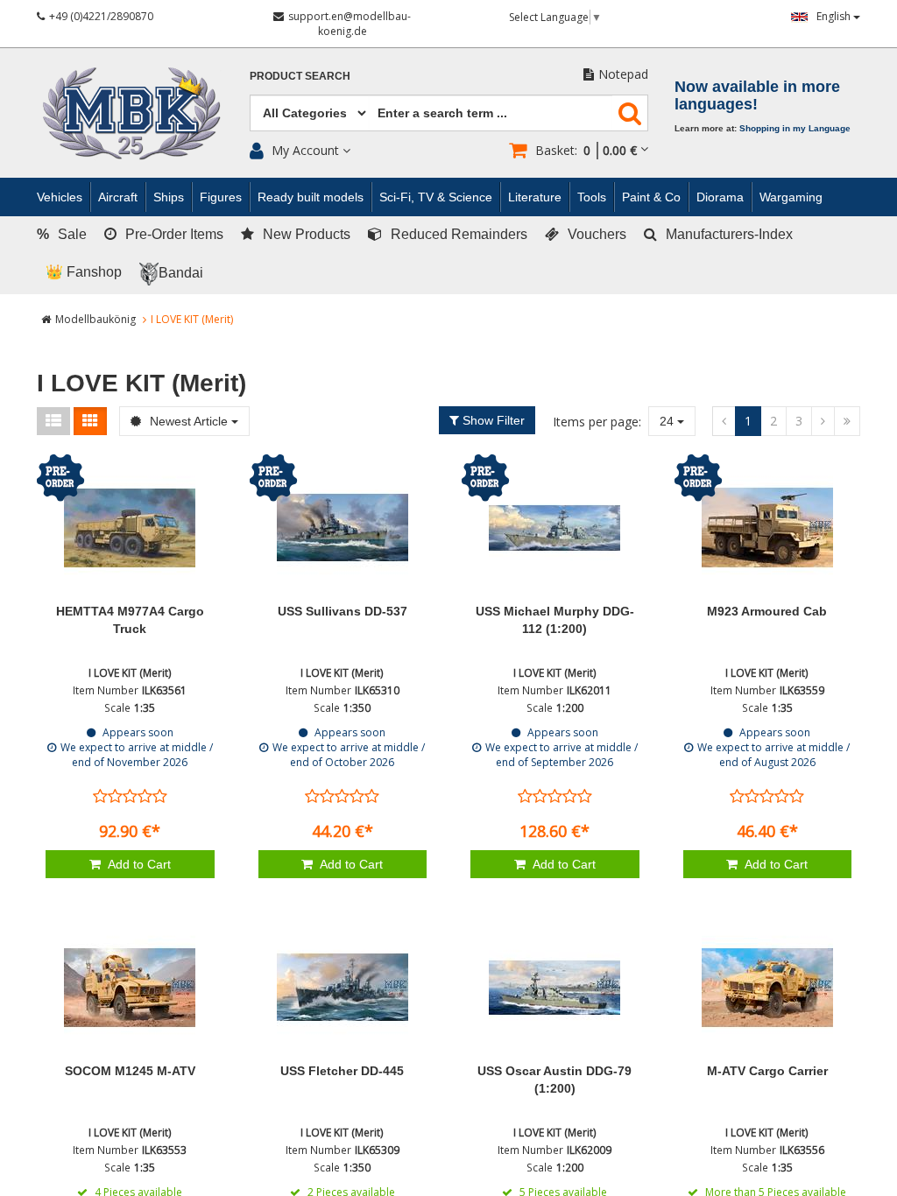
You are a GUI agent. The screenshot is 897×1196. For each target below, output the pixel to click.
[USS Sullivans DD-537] (342, 528)
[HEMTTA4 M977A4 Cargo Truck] (130, 528)
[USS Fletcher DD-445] (342, 987)
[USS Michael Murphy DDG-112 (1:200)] (554, 528)
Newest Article (189, 421)
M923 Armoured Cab (767, 611)
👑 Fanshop (84, 271)
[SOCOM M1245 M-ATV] (130, 987)
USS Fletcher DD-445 (342, 1071)
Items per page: (597, 421)
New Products (306, 234)
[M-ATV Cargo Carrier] (767, 987)
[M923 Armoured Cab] (767, 528)
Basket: (586, 150)
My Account (305, 150)
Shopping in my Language (795, 128)
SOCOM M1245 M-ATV (130, 1071)
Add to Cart (138, 864)
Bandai (181, 272)
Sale (62, 234)
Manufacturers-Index (729, 234)
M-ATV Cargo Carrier (767, 1071)
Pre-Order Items (174, 234)
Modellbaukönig (95, 319)
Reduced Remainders (459, 234)
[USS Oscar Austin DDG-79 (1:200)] (554, 987)
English (834, 16)
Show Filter (492, 420)
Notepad (623, 74)
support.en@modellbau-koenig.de (349, 24)
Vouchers (597, 234)
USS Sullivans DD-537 (342, 611)
